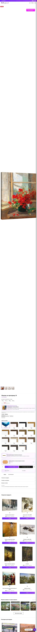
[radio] (3, 416)
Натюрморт (16, 486)
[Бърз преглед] (9, 512)
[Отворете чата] (34, 629)
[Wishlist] (31, 2)
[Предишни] (33, 600)
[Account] (33, 2)
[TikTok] (35, 0)
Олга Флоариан (4, 397)
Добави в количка (12, 466)
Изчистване (3, 417)
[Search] (29, 2)
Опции (10, 518)
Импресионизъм (11, 486)
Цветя (21, 486)
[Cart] (32, 2)
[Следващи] (35, 600)
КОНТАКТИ (3, 0)
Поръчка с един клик (26, 466)
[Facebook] (32, 0)
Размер (3, 414)
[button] (34, 467)
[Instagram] (33, 0)
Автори (19, 486)
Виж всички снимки (18, 613)
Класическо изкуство (25, 486)
